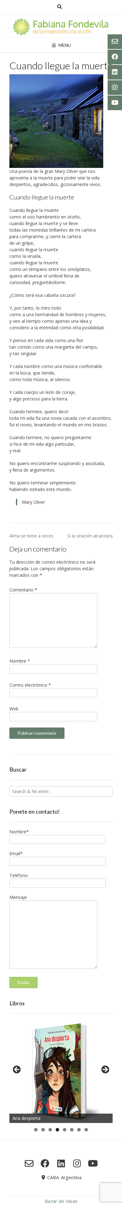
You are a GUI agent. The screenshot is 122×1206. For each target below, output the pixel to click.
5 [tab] (64, 1129)
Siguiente (104, 1070)
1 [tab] (36, 1129)
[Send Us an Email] (29, 1163)
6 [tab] (72, 1129)
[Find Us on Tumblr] (77, 1163)
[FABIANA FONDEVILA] (61, 27)
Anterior (17, 1070)
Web (13, 709)
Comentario (23, 590)
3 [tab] (50, 1129)
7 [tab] (79, 1129)
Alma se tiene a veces (31, 536)
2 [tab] (43, 1129)
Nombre (19, 661)
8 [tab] (86, 1129)
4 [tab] (57, 1129)
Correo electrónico (30, 685)
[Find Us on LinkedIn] (61, 1163)
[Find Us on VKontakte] (93, 1163)
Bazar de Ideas (61, 1201)
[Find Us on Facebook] (45, 1163)
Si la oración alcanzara (90, 536)
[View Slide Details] (61, 1071)
